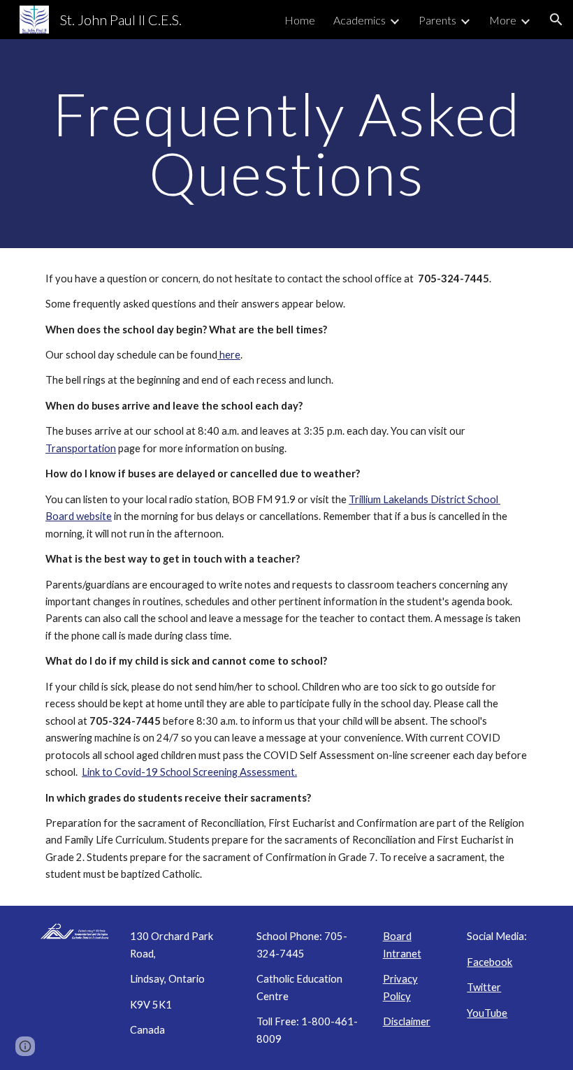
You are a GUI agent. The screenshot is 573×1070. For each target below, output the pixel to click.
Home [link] (299, 20)
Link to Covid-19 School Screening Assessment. (189, 772)
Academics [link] (359, 20)
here (228, 355)
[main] (286, 143)
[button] (556, 19)
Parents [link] (437, 20)
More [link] (502, 20)
